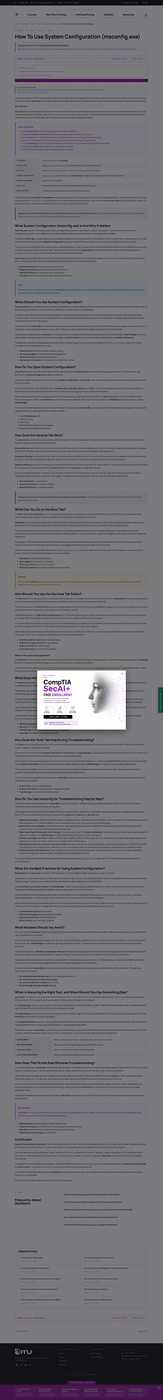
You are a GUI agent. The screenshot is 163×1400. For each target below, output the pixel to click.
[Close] (81, 672)
